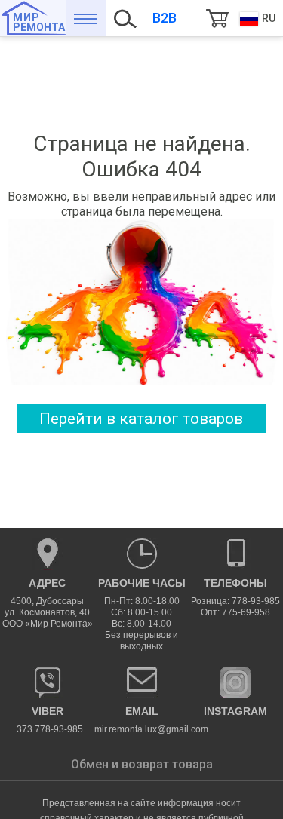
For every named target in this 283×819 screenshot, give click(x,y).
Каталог (86, 18)
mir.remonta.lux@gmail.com (141, 720)
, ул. (47, 603)
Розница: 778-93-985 (235, 601)
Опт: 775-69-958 (235, 612)
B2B (164, 18)
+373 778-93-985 (47, 720)
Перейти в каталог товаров (141, 419)
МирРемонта (39, 22)
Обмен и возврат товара (142, 764)
